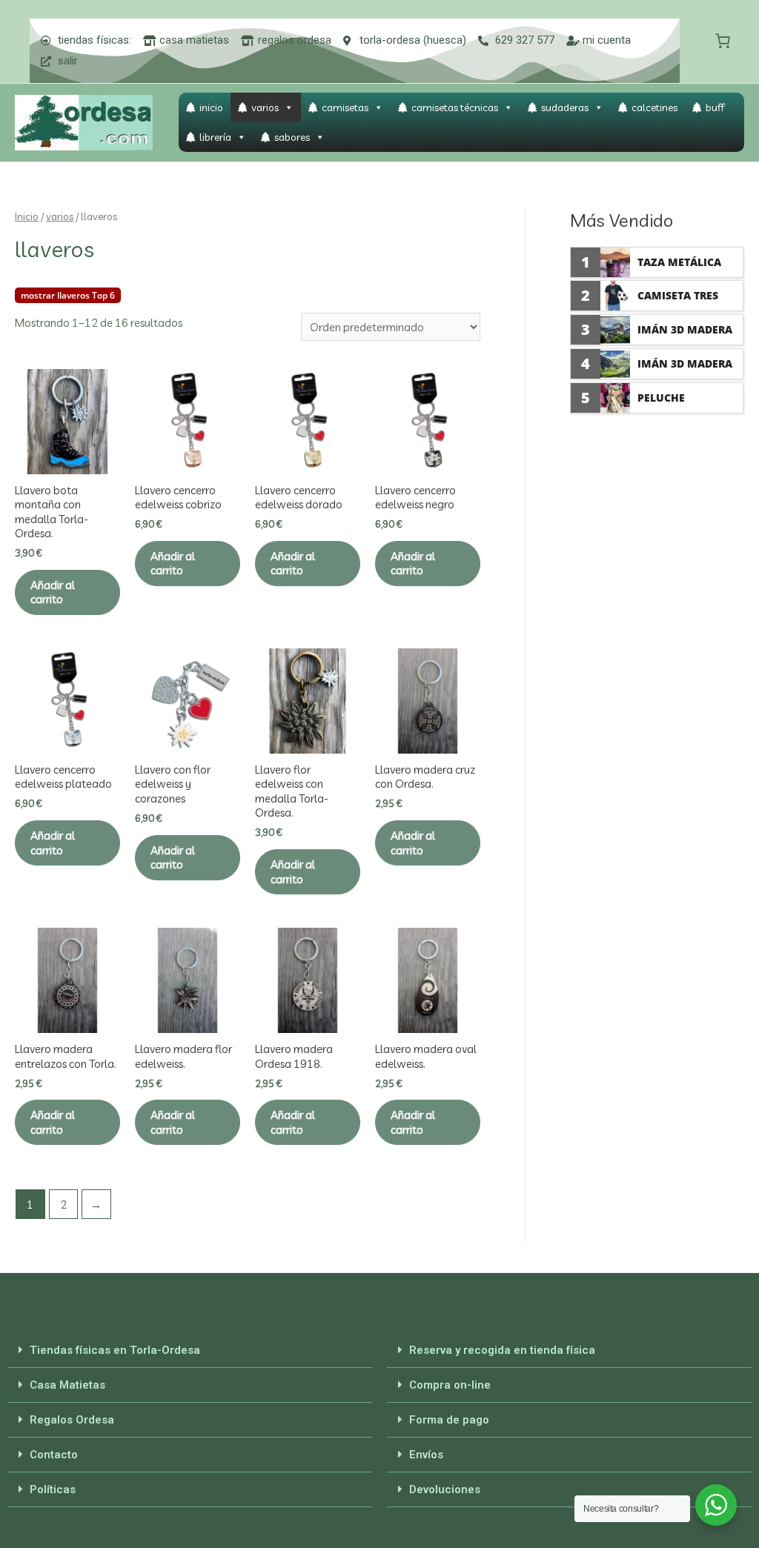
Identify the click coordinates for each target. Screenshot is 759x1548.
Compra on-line (450, 1385)
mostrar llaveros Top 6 (68, 295)
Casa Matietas (67, 1385)
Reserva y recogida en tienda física (502, 1350)
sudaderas (565, 107)
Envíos (426, 1454)
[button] (189, 1350)
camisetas (345, 107)
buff (715, 107)
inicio (211, 107)
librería (215, 137)
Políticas (53, 1489)
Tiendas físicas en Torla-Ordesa (115, 1350)
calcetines (654, 107)
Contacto (54, 1454)
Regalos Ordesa (72, 1419)
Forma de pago (449, 1419)
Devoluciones (444, 1489)
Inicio (27, 216)
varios (265, 107)
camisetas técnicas (454, 107)
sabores (292, 137)
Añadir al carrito (52, 592)
